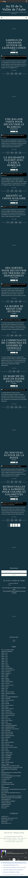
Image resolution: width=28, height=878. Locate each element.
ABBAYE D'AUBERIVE (14, 496)
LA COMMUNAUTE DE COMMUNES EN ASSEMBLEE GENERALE (14, 344)
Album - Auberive (5, 683)
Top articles (14, 838)
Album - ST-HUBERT (6, 755)
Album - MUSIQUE (5, 737)
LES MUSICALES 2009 (6, 782)
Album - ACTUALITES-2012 (8, 670)
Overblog (22, 832)
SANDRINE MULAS (6, 804)
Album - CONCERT (5, 698)
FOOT (2, 770)
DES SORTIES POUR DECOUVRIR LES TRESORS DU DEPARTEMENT (14, 271)
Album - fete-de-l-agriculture (8, 713)
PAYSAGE (3, 794)
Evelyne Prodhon (15, 591)
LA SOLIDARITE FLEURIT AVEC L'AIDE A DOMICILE (14, 161)
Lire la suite (14, 70)
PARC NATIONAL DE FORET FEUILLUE (10, 792)
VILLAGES (4, 807)
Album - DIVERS (5, 703)
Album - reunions (5, 750)
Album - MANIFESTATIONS (8, 727)
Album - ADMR (5, 675)
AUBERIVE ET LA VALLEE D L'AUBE (10, 765)
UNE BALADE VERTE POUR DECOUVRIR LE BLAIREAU (14, 123)
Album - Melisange (5, 730)
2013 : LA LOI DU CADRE (7, 649)
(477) (4, 816)
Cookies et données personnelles (10, 841)
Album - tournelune (5, 759)
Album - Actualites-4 (6, 673)
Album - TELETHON (6, 757)
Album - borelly (5, 686)
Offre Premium (20, 839)
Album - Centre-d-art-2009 (7, 691)
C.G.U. (5, 839)
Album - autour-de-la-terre (7, 685)
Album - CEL (4, 690)
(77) (6, 823)
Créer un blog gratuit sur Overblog (5, 838)
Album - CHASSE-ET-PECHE (8, 693)
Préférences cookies (19, 841)
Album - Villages (5, 764)
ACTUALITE (14, 50)
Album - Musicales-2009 (7, 733)
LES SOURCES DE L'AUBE (7, 784)
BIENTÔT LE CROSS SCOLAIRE (14, 197)
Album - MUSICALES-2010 (7, 735)
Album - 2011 (4, 653)
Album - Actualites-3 (6, 671)
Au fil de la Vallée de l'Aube (14, 7)
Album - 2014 (4, 661)
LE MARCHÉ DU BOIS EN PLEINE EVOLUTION (14, 379)
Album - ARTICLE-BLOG (7, 681)
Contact (18, 838)
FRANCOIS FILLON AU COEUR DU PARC (11, 772)
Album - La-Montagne (6, 723)
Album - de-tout (5, 702)
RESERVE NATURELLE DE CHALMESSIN (11, 797)
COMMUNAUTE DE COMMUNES (14, 350)
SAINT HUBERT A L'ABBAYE (8, 801)
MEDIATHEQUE (5, 787)
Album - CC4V (4, 688)
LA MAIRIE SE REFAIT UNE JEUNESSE (14, 309)
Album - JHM (4, 722)
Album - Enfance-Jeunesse (7, 708)
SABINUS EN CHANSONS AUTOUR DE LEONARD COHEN (14, 44)
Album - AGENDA (5, 680)
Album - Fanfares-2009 (6, 712)
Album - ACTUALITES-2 (7, 668)
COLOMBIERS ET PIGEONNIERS (9, 769)
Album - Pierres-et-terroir (7, 745)
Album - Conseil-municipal (7, 700)
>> (19, 525)
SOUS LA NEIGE (5, 806)
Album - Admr (4, 676)
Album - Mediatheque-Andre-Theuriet (10, 728)
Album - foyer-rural (5, 718)
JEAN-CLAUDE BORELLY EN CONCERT (11, 776)
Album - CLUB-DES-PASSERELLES (9, 696)
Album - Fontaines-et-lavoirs (8, 715)
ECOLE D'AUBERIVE (14, 200)
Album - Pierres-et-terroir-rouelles (9, 747)
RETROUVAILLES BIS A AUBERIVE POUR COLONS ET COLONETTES (14, 490)
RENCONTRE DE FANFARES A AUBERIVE (11, 796)
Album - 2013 (4, 659)
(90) (4, 821)
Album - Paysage (5, 744)
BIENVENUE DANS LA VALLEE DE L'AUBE (11, 767)
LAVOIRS (3, 781)
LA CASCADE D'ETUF (6, 777)
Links (2, 786)
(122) (9, 818)
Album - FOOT (4, 717)
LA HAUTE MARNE (14, 277)
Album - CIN (4, 695)
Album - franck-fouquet (6, 720)
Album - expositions (6, 710)
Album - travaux (5, 760)
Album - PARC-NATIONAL (7, 742)
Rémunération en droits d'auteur (12, 839)
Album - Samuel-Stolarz (6, 752)
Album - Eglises (5, 707)
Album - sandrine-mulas (6, 754)
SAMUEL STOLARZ (6, 802)
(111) (7, 819)
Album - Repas (4, 749)
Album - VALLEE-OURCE (7, 762)
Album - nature (4, 739)
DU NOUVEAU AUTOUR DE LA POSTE (14, 455)
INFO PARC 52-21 (5, 774)
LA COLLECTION (5, 779)
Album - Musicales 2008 (7, 732)
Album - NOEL (4, 740)
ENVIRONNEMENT (14, 129)
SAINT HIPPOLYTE (5, 799)
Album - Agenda (5, 678)
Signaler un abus (23, 838)
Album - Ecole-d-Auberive (7, 705)
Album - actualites (5, 666)
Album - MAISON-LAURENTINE (9, 725)
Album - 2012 (4, 654)
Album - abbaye (5, 665)
